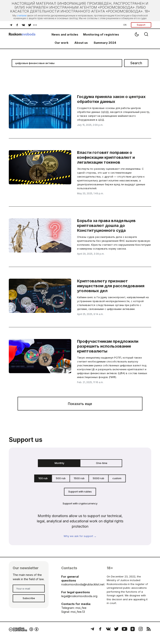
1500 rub (79, 478)
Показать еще (80, 404)
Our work (61, 43)
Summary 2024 (105, 43)
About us (81, 43)
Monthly (59, 463)
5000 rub (98, 478)
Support (141, 24)
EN (125, 24)
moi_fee (81, 608)
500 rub (61, 478)
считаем (22, 15)
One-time (101, 463)
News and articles (65, 34)
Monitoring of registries (101, 34)
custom (116, 478)
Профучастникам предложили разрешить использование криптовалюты (107, 346)
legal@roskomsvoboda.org (79, 596)
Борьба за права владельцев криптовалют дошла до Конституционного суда (106, 225)
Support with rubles (80, 491)
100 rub (43, 478)
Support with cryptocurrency (80, 503)
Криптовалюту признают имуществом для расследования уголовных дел (110, 286)
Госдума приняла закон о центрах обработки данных (111, 99)
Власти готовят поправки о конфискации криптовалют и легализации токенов (106, 157)
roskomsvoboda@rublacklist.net (82, 584)
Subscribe (29, 598)
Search (136, 63)
